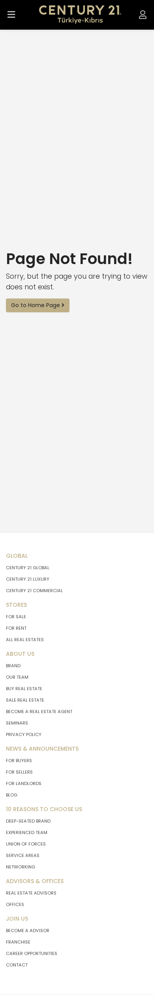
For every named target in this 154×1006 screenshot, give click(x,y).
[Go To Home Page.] (80, 14)
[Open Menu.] (11, 14)
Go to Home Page (36, 305)
